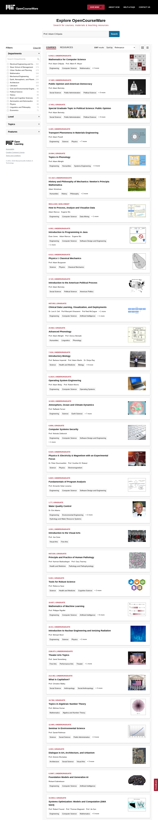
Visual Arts (54, 542)
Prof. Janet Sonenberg (57, 659)
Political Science (90, 93)
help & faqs (129, 7)
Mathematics (85, 68)
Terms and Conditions (13, 156)
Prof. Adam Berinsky (56, 88)
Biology (81, 365)
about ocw (114, 7)
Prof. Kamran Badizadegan (59, 562)
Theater (80, 664)
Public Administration (72, 93)
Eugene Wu (65, 212)
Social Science (55, 93)
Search (114, 34)
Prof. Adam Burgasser (57, 263)
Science (65, 141)
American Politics (86, 291)
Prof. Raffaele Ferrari (57, 409)
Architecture (54, 762)
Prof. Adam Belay (55, 385)
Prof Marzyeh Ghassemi (70, 311)
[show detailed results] (142, 47)
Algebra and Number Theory (74, 713)
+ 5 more (95, 814)
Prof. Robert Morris (71, 385)
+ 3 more (101, 93)
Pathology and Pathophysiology (81, 566)
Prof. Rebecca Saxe (56, 586)
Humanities (66, 166)
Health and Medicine (67, 365)
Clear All (37, 48)
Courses (51, 47)
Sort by (109, 48)
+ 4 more (95, 737)
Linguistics (66, 340)
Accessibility (10, 149)
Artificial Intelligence (87, 316)
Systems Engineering (82, 166)
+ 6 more (101, 615)
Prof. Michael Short (56, 635)
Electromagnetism (75, 468)
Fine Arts (64, 542)
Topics (24, 124)
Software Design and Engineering (93, 241)
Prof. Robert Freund (56, 809)
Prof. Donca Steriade (73, 336)
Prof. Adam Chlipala (56, 64)
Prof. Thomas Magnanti (75, 809)
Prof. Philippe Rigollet (57, 610)
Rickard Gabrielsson (56, 781)
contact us (144, 7)
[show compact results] (147, 47)
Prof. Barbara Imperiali (57, 360)
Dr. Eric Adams (54, 510)
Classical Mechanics (76, 267)
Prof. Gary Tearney (78, 562)
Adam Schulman (55, 189)
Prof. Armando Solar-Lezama (60, 486)
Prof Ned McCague (89, 311)
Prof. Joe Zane (54, 537)
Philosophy (74, 194)
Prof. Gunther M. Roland (77, 463)
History (64, 194)
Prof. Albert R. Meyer (74, 64)
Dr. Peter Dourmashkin (57, 463)
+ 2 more (95, 68)
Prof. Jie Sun (91, 809)
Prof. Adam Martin (75, 360)
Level (24, 116)
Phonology (77, 340)
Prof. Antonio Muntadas (58, 757)
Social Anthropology (85, 688)
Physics (75, 141)
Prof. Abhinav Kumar (57, 708)
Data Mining (84, 216)
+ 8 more (89, 365)
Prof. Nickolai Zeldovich (58, 433)
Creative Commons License (15, 152)
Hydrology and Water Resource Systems (65, 519)
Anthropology (69, 688)
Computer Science (69, 68)
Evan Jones (53, 236)
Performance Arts (66, 664)
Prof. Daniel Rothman (57, 733)
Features (24, 131)
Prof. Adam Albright (56, 161)
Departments (24, 53)
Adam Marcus (54, 212)
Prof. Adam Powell (56, 137)
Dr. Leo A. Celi (54, 311)
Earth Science (77, 414)
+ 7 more (83, 141)
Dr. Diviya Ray (89, 360)
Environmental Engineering (72, 515)
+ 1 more (95, 216)
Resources (66, 47)
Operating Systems (87, 389)
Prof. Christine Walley (57, 684)
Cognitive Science (85, 591)
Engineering (54, 68)
